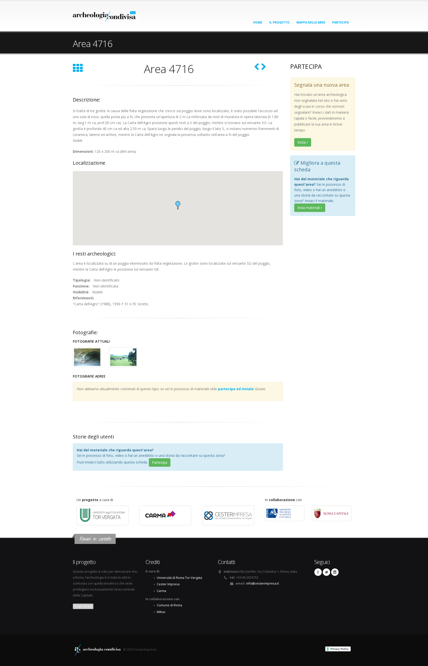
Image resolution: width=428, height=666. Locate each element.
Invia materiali (309, 207)
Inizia (302, 142)
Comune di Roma (169, 605)
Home (257, 22)
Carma (161, 591)
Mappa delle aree (310, 22)
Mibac (161, 612)
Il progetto (279, 22)
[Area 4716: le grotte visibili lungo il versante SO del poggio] (123, 357)
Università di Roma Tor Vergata (179, 578)
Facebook (318, 572)
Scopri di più (83, 606)
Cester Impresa (168, 584)
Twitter (326, 572)
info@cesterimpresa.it (262, 583)
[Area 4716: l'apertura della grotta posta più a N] (87, 357)
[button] (177, 205)
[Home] (104, 14)
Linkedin (335, 572)
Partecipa (340, 22)
